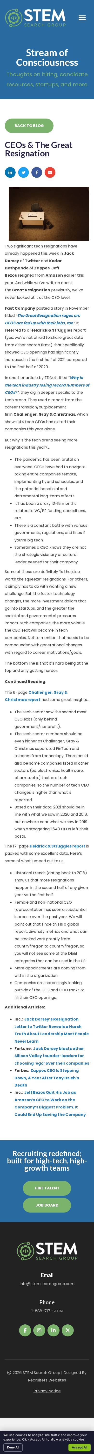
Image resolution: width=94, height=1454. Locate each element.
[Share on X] (23, 172)
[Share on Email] (50, 172)
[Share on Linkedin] (10, 172)
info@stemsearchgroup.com (47, 1284)
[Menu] (82, 18)
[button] (29, 126)
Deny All (13, 1447)
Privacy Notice (47, 1391)
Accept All (79, 1447)
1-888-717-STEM (47, 1311)
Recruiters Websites (47, 1380)
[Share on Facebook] (36, 172)
